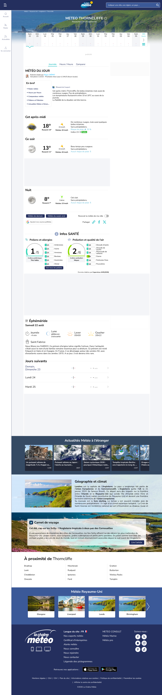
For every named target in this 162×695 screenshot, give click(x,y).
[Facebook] (137, 636)
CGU (49, 678)
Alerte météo (70, 644)
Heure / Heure (66, 64)
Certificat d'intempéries (75, 640)
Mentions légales (38, 678)
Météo (26, 11)
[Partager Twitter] (104, 222)
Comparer (80, 64)
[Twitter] (144, 636)
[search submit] (157, 5)
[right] (147, 455)
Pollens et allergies (41, 240)
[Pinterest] (137, 649)
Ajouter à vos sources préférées (40, 222)
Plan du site (64, 678)
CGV (55, 678)
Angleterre (42, 11)
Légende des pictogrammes (78, 661)
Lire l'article (136, 542)
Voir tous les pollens (54, 267)
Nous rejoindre (71, 652)
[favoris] (105, 18)
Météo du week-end (56, 216)
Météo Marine (110, 635)
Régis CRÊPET (49, 75)
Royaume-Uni (33, 11)
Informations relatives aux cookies (84, 678)
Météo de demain (35, 216)
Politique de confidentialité (110, 678)
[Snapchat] (137, 643)
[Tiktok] (144, 649)
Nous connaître (71, 648)
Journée (52, 64)
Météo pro (108, 640)
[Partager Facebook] (99, 222)
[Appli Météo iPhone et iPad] (90, 669)
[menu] (6, 5)
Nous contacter (71, 657)
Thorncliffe (50, 11)
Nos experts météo (73, 635)
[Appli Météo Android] (109, 669)
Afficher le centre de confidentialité (88, 682)
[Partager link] (93, 222)
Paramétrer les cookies (132, 678)
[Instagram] (144, 643)
